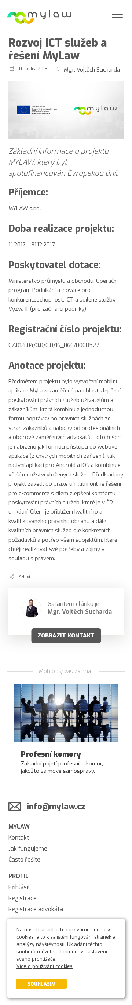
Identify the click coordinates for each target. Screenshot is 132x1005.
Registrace (22, 898)
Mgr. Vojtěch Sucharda (92, 69)
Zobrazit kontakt (66, 635)
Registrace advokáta (35, 909)
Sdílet (24, 577)
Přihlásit (19, 887)
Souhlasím (41, 984)
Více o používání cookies (44, 966)
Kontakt (18, 837)
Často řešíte (24, 859)
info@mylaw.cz (56, 806)
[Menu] (117, 14)
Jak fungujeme (27, 848)
